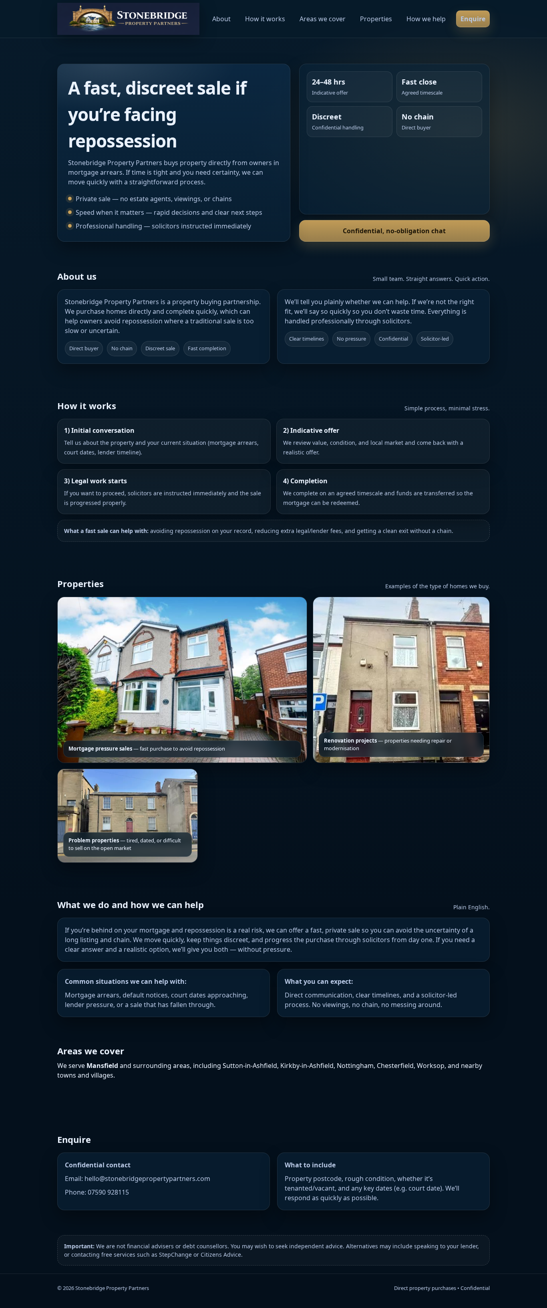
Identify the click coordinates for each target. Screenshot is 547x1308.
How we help (426, 18)
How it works (265, 18)
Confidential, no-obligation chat (394, 230)
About (221, 18)
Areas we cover (323, 18)
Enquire (473, 18)
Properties (376, 18)
